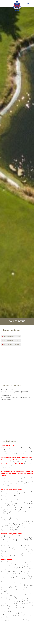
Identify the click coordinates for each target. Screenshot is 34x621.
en (30, 3)
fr (28, 3)
